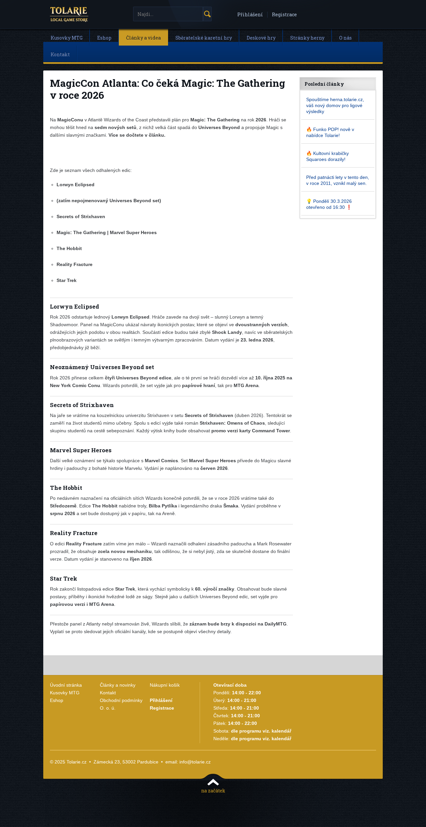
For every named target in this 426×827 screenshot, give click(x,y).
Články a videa (143, 38)
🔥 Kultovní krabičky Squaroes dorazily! (327, 156)
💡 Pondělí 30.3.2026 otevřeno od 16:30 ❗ (329, 204)
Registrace (284, 14)
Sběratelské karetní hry (203, 38)
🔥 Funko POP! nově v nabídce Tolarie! (330, 132)
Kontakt (60, 54)
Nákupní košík (165, 685)
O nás (345, 38)
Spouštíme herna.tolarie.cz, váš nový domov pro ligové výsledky (335, 105)
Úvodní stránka (66, 685)
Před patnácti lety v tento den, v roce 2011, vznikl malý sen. (337, 180)
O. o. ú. (107, 708)
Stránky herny (307, 38)
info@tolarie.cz (195, 761)
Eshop (104, 38)
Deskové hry (261, 38)
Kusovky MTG (67, 38)
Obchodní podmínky (121, 700)
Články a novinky (117, 685)
